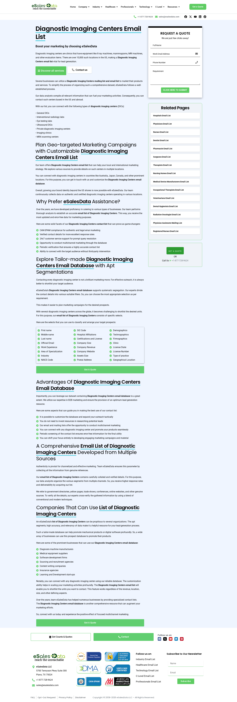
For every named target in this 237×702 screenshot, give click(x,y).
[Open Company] (89, 7)
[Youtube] (195, 16)
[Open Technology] (152, 7)
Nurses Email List (160, 132)
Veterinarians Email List (163, 198)
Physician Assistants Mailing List (167, 223)
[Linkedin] (200, 16)
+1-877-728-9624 (180, 260)
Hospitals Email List (162, 115)
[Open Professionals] (135, 7)
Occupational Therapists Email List (168, 190)
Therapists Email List (162, 165)
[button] (175, 250)
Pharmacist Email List (162, 149)
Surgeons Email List (162, 157)
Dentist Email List (161, 140)
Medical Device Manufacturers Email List (171, 182)
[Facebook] (185, 16)
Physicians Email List (162, 124)
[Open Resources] (179, 7)
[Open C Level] (164, 7)
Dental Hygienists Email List (165, 206)
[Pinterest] (205, 16)
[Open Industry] (102, 7)
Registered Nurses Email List (165, 231)
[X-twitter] (190, 16)
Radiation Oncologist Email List (167, 214)
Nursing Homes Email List (164, 173)
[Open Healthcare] (117, 7)
